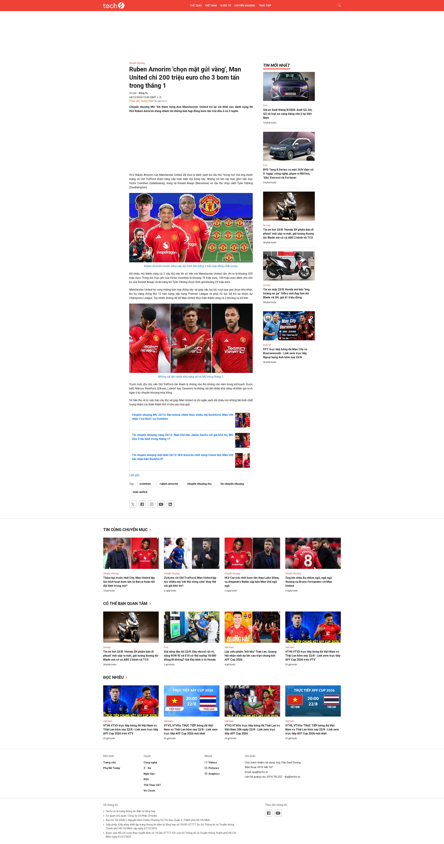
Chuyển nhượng (244, 5)
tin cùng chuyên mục (126, 529)
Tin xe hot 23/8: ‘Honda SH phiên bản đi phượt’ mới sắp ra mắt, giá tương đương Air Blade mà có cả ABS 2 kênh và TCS (288, 233)
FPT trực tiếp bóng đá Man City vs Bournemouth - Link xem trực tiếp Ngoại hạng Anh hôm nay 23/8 (285, 353)
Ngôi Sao (149, 773)
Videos (212, 762)
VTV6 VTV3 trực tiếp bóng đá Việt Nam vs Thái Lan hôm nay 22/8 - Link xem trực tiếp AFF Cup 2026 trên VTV (312, 655)
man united (140, 492)
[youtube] (161, 504)
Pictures (213, 768)
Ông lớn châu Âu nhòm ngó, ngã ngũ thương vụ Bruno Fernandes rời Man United (308, 581)
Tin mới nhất (276, 65)
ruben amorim (169, 483)
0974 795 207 (274, 776)
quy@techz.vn (260, 772)
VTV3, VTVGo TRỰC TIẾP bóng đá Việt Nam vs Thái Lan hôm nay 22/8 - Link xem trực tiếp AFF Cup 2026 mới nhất (190, 729)
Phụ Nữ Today (111, 768)
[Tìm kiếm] (337, 5)
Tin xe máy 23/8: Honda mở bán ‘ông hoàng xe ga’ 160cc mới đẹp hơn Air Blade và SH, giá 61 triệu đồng (286, 293)
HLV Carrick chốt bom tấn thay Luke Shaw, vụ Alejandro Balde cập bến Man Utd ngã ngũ (252, 581)
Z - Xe (147, 768)
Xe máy (266, 225)
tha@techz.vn (292, 776)
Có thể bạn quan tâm (125, 603)
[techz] (114, 5)
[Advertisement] (191, 141)
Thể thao (196, 5)
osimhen (145, 483)
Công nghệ (150, 762)
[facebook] (142, 504)
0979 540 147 (265, 767)
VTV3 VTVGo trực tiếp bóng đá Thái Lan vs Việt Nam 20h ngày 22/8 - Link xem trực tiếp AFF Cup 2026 (252, 729)
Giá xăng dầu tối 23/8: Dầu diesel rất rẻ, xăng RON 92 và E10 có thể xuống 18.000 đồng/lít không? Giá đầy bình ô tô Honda (190, 655)
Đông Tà (143, 93)
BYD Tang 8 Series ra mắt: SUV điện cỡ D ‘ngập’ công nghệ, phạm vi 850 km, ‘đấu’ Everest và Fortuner (288, 173)
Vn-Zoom (149, 790)
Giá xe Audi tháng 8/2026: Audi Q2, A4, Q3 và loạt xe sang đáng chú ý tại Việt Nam (287, 113)
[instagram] (151, 504)
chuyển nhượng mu (199, 483)
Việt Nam (211, 5)
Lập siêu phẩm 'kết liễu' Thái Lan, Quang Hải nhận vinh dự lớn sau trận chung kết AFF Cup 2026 (250, 655)
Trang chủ (109, 762)
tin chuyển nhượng (232, 483)
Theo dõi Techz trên (141, 101)
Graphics (214, 773)
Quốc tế (225, 5)
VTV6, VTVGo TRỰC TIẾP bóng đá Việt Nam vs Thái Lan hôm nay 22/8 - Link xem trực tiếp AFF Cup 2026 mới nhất (312, 729)
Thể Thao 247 (152, 785)
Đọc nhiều (114, 677)
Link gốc (134, 475)
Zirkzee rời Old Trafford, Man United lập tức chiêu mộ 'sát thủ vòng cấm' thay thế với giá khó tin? (190, 581)
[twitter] (132, 504)
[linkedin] (170, 504)
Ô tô (265, 105)
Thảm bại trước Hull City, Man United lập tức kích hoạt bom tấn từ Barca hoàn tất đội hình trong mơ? (129, 581)
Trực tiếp (264, 5)
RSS (146, 779)
